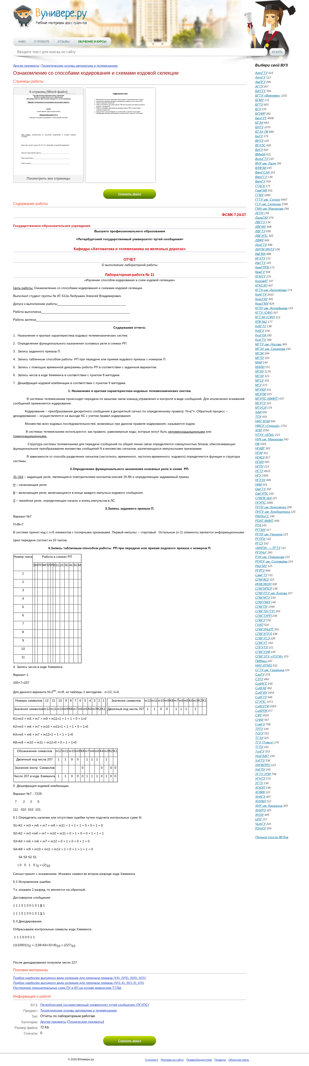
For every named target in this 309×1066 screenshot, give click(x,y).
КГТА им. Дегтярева (271, 290)
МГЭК (259, 353)
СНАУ (259, 720)
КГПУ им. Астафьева (271, 308)
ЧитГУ (260, 824)
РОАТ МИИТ (264, 520)
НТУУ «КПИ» (264, 435)
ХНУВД (260, 801)
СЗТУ (259, 679)
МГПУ (259, 358)
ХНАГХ (260, 796)
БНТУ (259, 127)
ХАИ (258, 412)
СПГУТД (261, 647)
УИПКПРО (262, 765)
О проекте (41, 41)
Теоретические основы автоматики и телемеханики (79, 65)
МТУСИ (260, 407)
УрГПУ (260, 769)
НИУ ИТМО (263, 665)
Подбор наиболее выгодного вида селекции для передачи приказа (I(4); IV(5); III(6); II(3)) (79, 978)
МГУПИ (260, 394)
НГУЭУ (260, 480)
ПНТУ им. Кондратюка (272, 511)
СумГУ (260, 724)
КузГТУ (260, 340)
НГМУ (259, 462)
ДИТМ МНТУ (264, 249)
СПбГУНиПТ (264, 629)
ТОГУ (259, 733)
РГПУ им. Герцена (269, 534)
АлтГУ (260, 77)
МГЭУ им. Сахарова (270, 349)
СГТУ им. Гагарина (269, 670)
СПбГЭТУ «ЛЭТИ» (269, 656)
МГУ (258, 385)
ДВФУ (259, 240)
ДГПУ (259, 213)
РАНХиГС (262, 516)
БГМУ (259, 100)
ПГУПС (260, 502)
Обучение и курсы (92, 41)
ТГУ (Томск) (264, 742)
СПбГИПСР (263, 588)
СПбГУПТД (263, 634)
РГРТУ (260, 570)
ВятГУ (260, 181)
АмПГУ (260, 82)
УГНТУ (260, 778)
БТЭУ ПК (261, 131)
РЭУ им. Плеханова (269, 557)
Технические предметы (85, 1021)
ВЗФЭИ (260, 168)
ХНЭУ (259, 815)
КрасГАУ (261, 299)
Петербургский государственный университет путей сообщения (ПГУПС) (94, 1005)
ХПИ (258, 430)
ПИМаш (261, 661)
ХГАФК (260, 792)
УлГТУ (260, 760)
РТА (258, 525)
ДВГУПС (261, 235)
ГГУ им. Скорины (268, 204)
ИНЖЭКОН (263, 584)
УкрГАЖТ (262, 756)
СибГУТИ (262, 706)
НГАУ (259, 453)
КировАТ (261, 281)
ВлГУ (259, 150)
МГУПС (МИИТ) (267, 398)
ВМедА (260, 154)
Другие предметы (26, 65)
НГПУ (259, 466)
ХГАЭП (260, 787)
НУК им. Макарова (269, 439)
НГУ (258, 475)
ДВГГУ (260, 222)
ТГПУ (259, 747)
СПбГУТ (261, 643)
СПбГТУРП (263, 615)
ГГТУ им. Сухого (267, 199)
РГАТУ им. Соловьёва (271, 561)
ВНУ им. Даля (265, 163)
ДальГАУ (261, 217)
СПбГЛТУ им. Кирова (271, 593)
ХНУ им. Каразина (269, 805)
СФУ (258, 715)
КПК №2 (261, 321)
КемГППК (262, 267)
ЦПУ (258, 819)
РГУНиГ (261, 552)
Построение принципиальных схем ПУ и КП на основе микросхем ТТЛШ (67, 988)
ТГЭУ (259, 738)
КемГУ (260, 272)
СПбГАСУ (262, 579)
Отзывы (64, 41)
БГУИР (260, 113)
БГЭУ (259, 122)
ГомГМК (261, 190)
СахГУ (260, 674)
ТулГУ (259, 751)
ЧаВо (22, 41)
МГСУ (259, 380)
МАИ (258, 362)
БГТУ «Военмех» (267, 95)
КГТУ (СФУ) (264, 312)
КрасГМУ (262, 303)
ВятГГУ (261, 177)
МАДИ (259, 367)
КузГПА (260, 335)
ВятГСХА (262, 172)
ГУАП (259, 625)
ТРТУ (259, 729)
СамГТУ (261, 575)
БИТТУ (260, 91)
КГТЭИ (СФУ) (265, 317)
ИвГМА (260, 254)
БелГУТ (261, 118)
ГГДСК (260, 186)
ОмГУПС (261, 493)
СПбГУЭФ (262, 652)
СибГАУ (260, 688)
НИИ (258, 484)
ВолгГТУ (261, 159)
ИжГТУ (260, 263)
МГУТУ (260, 403)
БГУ (258, 109)
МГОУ (259, 376)
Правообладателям (199, 1059)
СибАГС (261, 683)
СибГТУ (261, 697)
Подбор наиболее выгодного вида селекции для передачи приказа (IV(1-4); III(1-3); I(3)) (78, 983)
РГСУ (259, 543)
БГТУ (259, 104)
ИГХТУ (260, 258)
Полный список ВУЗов (271, 837)
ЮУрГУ (260, 828)
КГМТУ (260, 276)
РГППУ (260, 539)
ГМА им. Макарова (269, 208)
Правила (220, 1059)
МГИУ (259, 371)
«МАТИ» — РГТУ (267, 548)
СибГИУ (261, 692)
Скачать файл (129, 194)
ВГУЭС (260, 145)
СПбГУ (260, 620)
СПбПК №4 (263, 498)
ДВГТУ (260, 231)
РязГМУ (261, 566)
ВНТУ (259, 140)
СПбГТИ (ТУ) (265, 611)
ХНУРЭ (260, 810)
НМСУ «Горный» (267, 425)
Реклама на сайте (172, 1059)
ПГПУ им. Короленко (270, 507)
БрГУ (259, 136)
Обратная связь (238, 1059)
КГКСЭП (261, 285)
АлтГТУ (261, 73)
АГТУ (259, 86)
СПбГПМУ (262, 602)
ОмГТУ (260, 489)
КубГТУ (260, 326)
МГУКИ (260, 389)
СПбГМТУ (262, 597)
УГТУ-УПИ (263, 774)
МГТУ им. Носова (268, 344)
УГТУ (259, 783)
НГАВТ (260, 448)
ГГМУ (259, 195)
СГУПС (260, 701)
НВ (257, 444)
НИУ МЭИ (262, 421)
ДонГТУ (261, 245)
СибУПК (261, 710)
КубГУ (259, 330)
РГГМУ (260, 530)
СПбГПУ (261, 606)
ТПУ (258, 416)
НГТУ (259, 471)
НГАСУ (260, 457)
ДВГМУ (260, 226)
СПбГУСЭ (262, 638)
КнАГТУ (261, 294)
